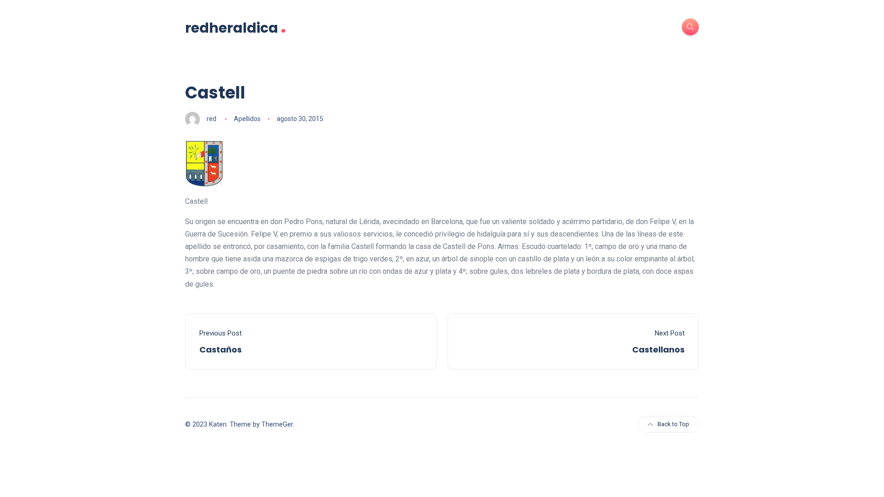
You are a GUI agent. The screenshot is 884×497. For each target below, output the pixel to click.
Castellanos (658, 349)
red (211, 118)
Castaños (220, 349)
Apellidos (247, 118)
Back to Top (673, 424)
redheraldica (235, 27)
